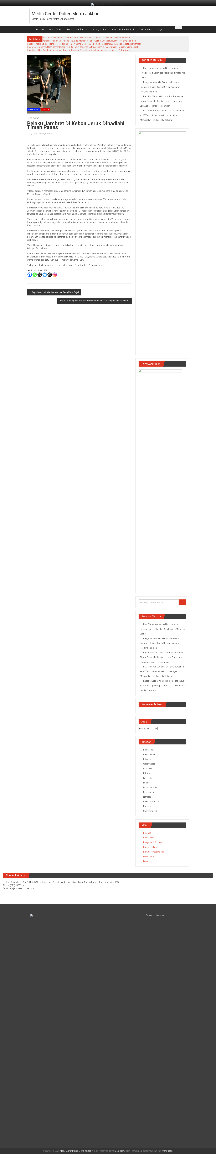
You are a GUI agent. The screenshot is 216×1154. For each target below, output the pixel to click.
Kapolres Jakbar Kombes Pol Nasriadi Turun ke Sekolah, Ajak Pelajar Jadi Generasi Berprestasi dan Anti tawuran (78, 50)
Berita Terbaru (33, 109)
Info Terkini (148, 768)
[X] (39, 274)
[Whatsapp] (34, 274)
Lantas (146, 783)
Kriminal (46, 109)
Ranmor (147, 806)
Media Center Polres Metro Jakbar (65, 13)
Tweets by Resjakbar (155, 915)
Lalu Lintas (148, 778)
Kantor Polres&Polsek (123, 29)
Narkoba (147, 797)
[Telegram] (44, 274)
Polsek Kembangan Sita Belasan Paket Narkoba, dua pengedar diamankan (93, 300)
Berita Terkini (55, 29)
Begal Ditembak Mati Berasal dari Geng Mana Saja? (55, 292)
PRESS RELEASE (151, 801)
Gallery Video (146, 29)
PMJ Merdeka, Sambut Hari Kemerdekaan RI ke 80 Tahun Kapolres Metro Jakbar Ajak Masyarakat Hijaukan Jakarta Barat (82, 47)
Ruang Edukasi (99, 29)
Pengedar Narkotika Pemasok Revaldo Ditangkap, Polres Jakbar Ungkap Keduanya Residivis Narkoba (89, 41)
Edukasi (147, 759)
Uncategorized (150, 811)
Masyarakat (148, 792)
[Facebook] (29, 274)
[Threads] (49, 274)
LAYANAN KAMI (150, 787)
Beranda (40, 29)
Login (160, 29)
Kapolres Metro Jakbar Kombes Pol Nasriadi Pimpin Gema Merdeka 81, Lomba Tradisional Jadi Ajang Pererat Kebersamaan (84, 44)
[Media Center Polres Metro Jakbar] (30, 29)
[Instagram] (54, 274)
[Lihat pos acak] (186, 29)
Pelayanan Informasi (77, 29)
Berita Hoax (148, 750)
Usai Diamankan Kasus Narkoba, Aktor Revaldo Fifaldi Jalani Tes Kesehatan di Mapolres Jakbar (86, 38)
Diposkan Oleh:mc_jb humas (40, 134)
